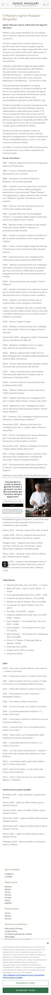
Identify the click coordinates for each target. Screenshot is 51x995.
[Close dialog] (49, 479)
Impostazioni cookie (25, 983)
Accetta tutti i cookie (25, 990)
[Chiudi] (48, 943)
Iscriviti (12, 505)
